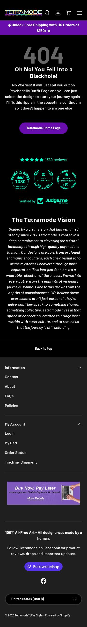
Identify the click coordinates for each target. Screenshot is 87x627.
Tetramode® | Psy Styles (29, 615)
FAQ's (9, 396)
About (10, 386)
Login (9, 433)
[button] (68, 13)
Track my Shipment (21, 462)
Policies (11, 405)
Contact (11, 376)
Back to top (43, 348)
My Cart (11, 442)
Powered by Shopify (57, 615)
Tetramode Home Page (43, 128)
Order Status (15, 452)
